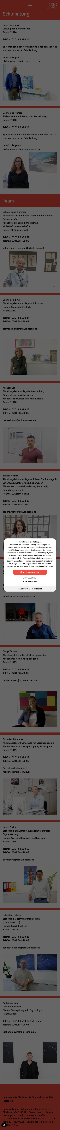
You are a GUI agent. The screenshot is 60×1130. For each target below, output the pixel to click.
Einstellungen (30, 578)
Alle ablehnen (30, 581)
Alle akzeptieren (30, 572)
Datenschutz (24, 589)
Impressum (37, 589)
